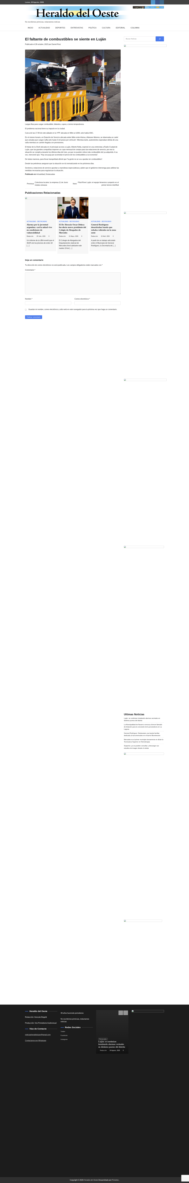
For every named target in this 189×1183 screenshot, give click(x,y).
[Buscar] (160, 38)
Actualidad (44, 28)
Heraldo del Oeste (91, 1180)
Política (92, 28)
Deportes (60, 28)
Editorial (120, 28)
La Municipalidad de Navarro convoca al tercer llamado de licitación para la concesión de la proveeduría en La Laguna (143, 727)
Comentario (30, 270)
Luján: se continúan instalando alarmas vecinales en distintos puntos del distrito (111, 1044)
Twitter (63, 1031)
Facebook (64, 1035)
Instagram (64, 1039)
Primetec (115, 1180)
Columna (135, 28)
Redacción (30, 236)
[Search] (162, 27)
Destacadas (50, 174)
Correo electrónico (82, 299)
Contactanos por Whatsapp (35, 1040)
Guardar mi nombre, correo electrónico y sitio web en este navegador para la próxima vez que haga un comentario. (72, 309)
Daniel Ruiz (56, 44)
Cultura (106, 28)
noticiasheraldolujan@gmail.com (38, 1035)
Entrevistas (77, 28)
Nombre (28, 299)
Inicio (30, 28)
